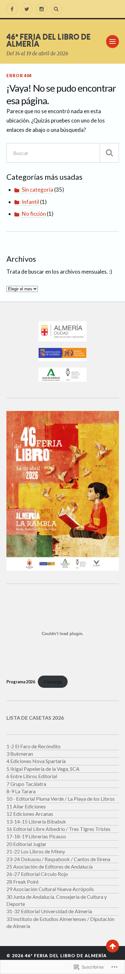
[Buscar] (109, 153)
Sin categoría (37, 189)
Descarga (53, 681)
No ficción (34, 213)
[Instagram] (41, 9)
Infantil (30, 201)
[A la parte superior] (112, 946)
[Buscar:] (62, 153)
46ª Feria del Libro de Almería (48, 40)
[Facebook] (12, 9)
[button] (62, 331)
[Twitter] (27, 9)
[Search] (56, 9)
